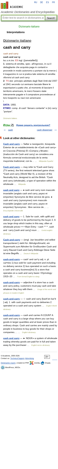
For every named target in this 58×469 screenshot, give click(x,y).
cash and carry (11, 190)
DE (41, 2)
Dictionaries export (8, 363)
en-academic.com (12, 5)
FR (53, 2)
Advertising (29, 358)
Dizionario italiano (29, 26)
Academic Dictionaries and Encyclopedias (28, 12)
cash (10, 130)
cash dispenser (44, 130)
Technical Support (17, 358)
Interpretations (16, 32)
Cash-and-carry (11, 239)
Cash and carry (11, 144)
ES (47, 2)
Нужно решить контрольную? (33, 125)
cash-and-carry (11, 259)
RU (35, 2)
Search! (51, 18)
